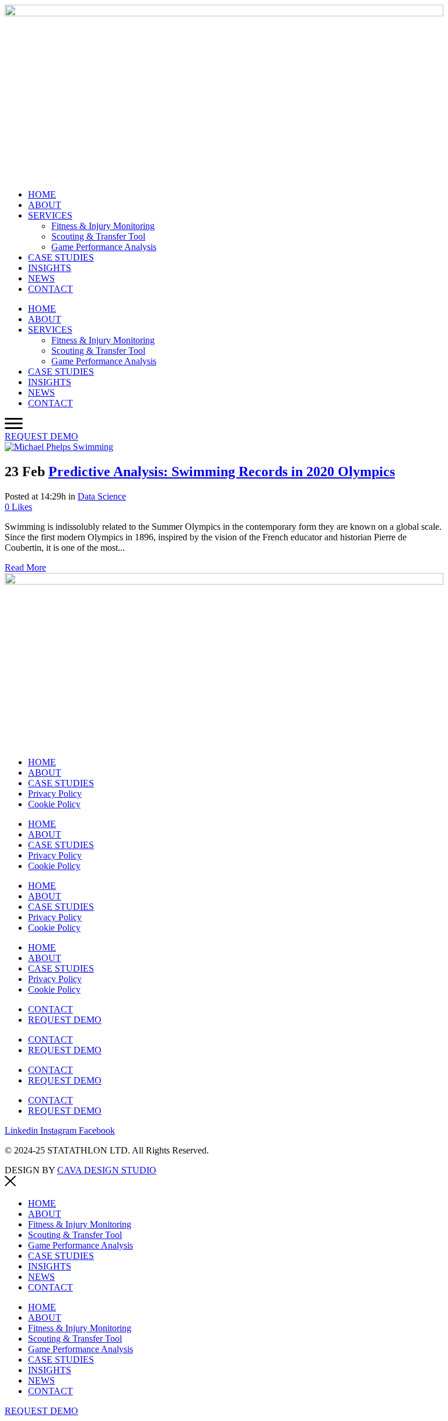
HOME (42, 194)
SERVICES (50, 215)
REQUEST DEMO (65, 1020)
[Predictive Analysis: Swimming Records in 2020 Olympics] (59, 447)
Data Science (102, 496)
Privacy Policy (55, 794)
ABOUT (44, 205)
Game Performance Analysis (103, 247)
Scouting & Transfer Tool (98, 236)
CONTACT (50, 289)
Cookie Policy (54, 804)
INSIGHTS (49, 268)
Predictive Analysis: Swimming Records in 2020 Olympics (221, 471)
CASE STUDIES (61, 257)
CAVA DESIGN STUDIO (106, 1170)
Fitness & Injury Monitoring (103, 226)
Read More (25, 567)
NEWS (41, 278)
